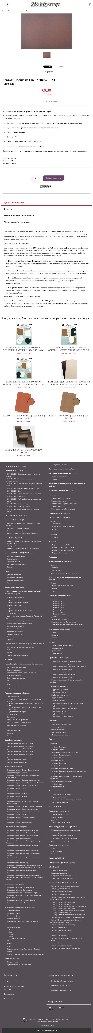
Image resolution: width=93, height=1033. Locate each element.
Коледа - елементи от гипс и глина (64, 908)
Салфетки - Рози (56, 766)
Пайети (9, 650)
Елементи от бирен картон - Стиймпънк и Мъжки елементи (23, 854)
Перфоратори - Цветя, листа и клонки (64, 708)
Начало (4, 11)
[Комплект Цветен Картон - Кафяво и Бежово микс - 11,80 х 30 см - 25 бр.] (69, 368)
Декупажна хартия (13, 696)
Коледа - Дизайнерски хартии (61, 894)
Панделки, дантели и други (60, 595)
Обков (11, 934)
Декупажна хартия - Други (17, 712)
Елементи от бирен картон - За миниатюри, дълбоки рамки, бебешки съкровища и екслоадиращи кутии (24, 866)
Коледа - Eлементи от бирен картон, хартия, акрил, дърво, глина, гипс (67, 898)
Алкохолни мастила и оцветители (18, 621)
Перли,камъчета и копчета (60, 629)
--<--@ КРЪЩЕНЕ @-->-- (15, 538)
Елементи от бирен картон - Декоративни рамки (23, 830)
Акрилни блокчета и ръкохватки (62, 645)
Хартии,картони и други (16, 11)
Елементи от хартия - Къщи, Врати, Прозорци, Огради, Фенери (22, 803)
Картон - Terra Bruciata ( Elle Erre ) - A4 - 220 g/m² (24, 417)
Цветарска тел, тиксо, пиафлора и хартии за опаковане (25, 954)
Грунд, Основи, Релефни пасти (17, 720)
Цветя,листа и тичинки (59, 845)
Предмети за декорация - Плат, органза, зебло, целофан (66, 681)
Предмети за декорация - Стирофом (63, 674)
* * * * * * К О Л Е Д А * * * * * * (63, 883)
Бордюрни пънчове (57, 698)
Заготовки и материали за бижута (63, 469)
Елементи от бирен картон (16, 827)
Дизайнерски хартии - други (16, 757)
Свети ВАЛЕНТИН (57, 858)
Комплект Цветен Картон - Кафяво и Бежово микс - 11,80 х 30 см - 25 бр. (69, 383)
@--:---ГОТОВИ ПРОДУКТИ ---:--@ (20, 553)
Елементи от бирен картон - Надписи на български (24, 833)
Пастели (54, 591)
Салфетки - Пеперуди (58, 763)
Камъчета (54, 635)
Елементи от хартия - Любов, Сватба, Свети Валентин (25, 783)
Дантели (54, 617)
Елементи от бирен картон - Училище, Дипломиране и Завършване (24, 842)
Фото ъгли (54, 537)
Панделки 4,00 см (59, 610)
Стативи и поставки (58, 729)
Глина (9, 684)
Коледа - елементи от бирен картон (64, 902)
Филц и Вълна (55, 807)
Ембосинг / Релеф (12, 958)
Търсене (21, 982)
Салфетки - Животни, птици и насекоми (64, 752)
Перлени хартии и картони (60, 814)
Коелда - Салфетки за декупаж (61, 891)
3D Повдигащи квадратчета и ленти (63, 526)
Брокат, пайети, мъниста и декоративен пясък (24, 644)
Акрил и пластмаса (13, 910)
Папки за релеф (12, 962)
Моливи (54, 588)
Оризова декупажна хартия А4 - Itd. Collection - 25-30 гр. (25, 704)
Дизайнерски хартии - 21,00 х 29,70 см (20, 751)
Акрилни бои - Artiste (14, 605)
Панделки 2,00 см (59, 605)
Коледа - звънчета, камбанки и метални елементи (69, 915)
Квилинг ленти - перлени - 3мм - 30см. (64, 504)
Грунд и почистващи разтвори (61, 724)
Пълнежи (10, 946)
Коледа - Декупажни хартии (60, 889)
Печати (52, 642)
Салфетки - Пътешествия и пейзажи (63, 768)
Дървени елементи (13, 913)
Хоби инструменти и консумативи (63, 827)
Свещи (52, 739)
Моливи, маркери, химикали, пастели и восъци (65, 578)
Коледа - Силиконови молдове (61, 946)
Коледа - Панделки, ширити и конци (63, 925)
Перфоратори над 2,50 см (59, 695)
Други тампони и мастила (59, 802)
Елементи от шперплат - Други (17, 903)
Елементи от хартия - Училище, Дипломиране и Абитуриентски (22, 776)
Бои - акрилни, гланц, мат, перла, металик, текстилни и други (23, 592)
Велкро (53, 532)
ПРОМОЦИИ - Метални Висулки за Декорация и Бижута (23, 510)
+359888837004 (65, 990)
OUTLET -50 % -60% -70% (16, 515)
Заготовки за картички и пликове (63, 473)
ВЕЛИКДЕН (54, 867)
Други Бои (10, 639)
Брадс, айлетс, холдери (14, 587)
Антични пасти (12, 714)
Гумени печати (56, 651)
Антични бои (11, 613)
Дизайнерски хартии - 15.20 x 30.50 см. (20, 754)
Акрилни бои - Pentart (14, 600)
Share (49, 67)
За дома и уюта (12, 559)
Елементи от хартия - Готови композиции (21, 817)
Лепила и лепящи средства (60, 518)
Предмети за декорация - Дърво (62, 664)
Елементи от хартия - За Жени (17, 793)
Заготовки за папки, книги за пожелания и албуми (67, 485)
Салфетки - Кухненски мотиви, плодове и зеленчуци (68, 771)
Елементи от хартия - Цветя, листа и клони (21, 791)
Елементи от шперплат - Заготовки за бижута (22, 893)
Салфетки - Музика (57, 760)
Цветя (53, 848)
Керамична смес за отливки (16, 667)
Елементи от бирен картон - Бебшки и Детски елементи (22, 847)
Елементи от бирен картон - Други (18, 862)
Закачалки (54, 567)
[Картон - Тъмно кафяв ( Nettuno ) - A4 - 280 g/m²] (46, 49)
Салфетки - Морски (58, 758)
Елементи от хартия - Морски (17, 799)
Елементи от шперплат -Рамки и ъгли (19, 890)
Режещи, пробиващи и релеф (61, 833)
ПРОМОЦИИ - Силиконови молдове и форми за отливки (23, 475)
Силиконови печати (57, 648)
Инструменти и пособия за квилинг (63, 509)
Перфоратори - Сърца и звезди (61, 706)
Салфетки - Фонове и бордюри (61, 781)
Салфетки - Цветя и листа (60, 774)
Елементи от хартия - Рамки (16, 788)
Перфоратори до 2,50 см (59, 690)
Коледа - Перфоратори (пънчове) (62, 930)
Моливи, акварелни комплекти (61, 735)
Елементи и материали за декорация (20, 907)
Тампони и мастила (57, 791)
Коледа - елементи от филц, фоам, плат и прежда (69, 910)
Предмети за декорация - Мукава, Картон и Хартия (68, 666)
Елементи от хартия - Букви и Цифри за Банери (23, 770)
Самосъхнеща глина (15, 687)
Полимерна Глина (14, 689)
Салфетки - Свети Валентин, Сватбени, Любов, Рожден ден (66, 778)
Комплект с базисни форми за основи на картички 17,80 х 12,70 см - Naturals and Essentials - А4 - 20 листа (69, 349)
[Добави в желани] (88, 171)
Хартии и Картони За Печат (60, 822)
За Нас (6, 982)
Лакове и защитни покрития (16, 725)
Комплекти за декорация (59, 513)
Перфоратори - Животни (59, 714)
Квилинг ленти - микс (58, 501)
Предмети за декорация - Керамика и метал (65, 672)
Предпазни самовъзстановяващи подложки (65, 830)
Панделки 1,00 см (59, 603)
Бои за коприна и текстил (15, 626)
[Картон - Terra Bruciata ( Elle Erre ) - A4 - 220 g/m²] (24, 402)
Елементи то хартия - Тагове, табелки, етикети (23, 809)
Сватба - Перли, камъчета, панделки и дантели (22, 533)
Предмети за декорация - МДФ (61, 669)
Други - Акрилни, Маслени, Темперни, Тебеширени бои (24, 617)
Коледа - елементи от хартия (62, 904)
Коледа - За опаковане (58, 935)
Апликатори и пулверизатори (61, 794)
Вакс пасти (11, 717)
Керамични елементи (14, 670)
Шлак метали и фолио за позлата (62, 878)
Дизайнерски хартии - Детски (17, 762)
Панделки (54, 599)
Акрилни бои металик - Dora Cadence (19, 611)
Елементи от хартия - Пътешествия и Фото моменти (24, 806)
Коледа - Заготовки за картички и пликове (65, 886)
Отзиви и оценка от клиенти (19, 215)
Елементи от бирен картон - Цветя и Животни (22, 850)
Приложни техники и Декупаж (17, 693)
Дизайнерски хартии (14, 575)
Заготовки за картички (58, 477)
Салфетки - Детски (57, 750)
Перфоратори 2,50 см (58, 692)
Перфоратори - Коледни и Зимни (62, 716)
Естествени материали (14, 918)
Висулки (8, 659)
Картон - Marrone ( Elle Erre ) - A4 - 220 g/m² (69, 417)
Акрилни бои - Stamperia (15, 597)
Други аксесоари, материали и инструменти (65, 573)
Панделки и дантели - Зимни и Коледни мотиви (67, 625)
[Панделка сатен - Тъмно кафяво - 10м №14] (24, 437)
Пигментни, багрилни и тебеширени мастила (66, 800)
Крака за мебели (56, 570)
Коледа (9, 567)
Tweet (61, 67)
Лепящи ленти (56, 524)
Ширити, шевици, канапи (15, 580)
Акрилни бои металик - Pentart (17, 602)
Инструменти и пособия (15, 736)
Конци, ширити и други (59, 619)
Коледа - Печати (56, 943)
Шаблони (10, 733)
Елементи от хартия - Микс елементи (19, 820)
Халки (11, 936)
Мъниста (10, 653)
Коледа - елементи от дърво (62, 912)
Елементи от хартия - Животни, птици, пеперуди (23, 780)
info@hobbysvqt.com (65, 981)
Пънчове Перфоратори (58, 686)
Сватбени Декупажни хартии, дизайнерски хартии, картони (23, 524)
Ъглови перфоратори (58, 700)
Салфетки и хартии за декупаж (61, 876)
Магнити (11, 932)
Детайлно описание (14, 202)
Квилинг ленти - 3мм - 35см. (61, 498)
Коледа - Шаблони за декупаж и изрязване (65, 948)
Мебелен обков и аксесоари (60, 561)
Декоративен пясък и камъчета (17, 655)
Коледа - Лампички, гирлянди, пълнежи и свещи (67, 917)
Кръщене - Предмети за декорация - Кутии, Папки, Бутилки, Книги (23, 542)
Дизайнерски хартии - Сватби (17, 759)
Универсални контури (14, 634)
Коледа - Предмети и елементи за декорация (66, 933)
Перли (53, 632)
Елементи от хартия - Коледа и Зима (19, 822)
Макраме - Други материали (60, 553)
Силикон (54, 534)
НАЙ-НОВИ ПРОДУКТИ (15, 466)
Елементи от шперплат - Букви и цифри (20, 887)
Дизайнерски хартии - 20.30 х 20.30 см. (20, 746)
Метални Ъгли (13, 930)
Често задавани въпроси (17, 222)
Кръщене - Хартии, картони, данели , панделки (23, 548)
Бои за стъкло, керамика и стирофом (19, 623)
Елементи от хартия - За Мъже (17, 796)
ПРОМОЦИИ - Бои (13, 491)
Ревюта (8, 209)
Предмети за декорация (15, 583)
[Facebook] (51, 995)
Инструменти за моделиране (16, 678)
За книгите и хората (13, 562)
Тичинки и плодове (57, 854)
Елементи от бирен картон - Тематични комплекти (24, 873)
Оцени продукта (47, 72)
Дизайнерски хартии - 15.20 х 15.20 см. (20, 743)
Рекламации (9, 994)
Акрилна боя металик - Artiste (17, 608)
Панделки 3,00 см (59, 608)
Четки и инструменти (58, 732)
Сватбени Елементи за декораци (18, 531)
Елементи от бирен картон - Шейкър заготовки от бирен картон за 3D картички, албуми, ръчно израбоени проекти (24, 877)
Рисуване (53, 721)
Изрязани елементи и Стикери (61, 490)
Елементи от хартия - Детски (17, 773)
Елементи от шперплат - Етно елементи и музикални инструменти (24, 896)
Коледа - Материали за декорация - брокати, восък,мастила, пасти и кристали (65, 921)
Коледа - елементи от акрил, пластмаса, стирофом (69, 906)
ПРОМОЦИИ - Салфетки (15, 496)
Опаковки (53, 557)
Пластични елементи (14, 675)
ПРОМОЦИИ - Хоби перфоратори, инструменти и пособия (23, 500)
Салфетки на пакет (57, 787)
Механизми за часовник (15, 941)
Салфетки (53, 743)
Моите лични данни (46, 1025)
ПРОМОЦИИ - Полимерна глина (18, 506)
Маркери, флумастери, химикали (62, 586)
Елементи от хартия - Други (16, 814)
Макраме (53, 541)
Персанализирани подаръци (16, 556)
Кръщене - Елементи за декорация (18, 546)
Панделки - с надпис (59, 614)
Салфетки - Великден (58, 747)
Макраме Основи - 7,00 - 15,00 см (62, 547)
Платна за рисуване (57, 727)
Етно (7, 571)
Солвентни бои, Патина (15, 631)
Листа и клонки (56, 851)
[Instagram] (56, 995)
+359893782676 (65, 986)
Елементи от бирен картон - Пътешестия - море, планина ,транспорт (22, 859)
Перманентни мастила (58, 797)
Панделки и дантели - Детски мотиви (63, 622)
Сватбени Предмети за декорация (18, 528)
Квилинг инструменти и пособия (62, 835)
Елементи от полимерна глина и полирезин (21, 673)
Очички (9, 943)
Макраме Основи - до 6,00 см (61, 545)
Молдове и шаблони (14, 681)
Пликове (54, 479)
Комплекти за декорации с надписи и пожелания (23, 921)
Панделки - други (58, 612)
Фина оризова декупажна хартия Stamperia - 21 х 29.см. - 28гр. (24, 708)
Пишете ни (8, 999)
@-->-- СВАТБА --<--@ (14, 520)
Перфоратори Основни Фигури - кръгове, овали (67, 703)
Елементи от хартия (13, 766)
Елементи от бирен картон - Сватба (19, 838)
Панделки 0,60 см (59, 601)
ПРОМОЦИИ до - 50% (14, 471)
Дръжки (54, 565)
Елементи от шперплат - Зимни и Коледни (21, 900)
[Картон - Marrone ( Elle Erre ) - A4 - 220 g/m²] (69, 402)
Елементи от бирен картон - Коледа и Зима (21, 870)
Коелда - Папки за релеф (59, 927)
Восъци (53, 583)
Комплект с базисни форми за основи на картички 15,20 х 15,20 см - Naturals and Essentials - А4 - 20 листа (24, 349)
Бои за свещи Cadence (14, 629)
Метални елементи (13, 927)
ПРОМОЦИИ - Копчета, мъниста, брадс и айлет (23, 488)
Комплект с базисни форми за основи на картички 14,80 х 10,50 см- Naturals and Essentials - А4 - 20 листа (23, 383)
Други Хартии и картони (59, 820)
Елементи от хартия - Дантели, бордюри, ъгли (22, 785)
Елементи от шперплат (14, 884)
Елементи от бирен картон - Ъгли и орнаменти (22, 835)
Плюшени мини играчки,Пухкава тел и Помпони (23, 949)
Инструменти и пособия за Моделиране (64, 838)
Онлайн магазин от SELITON (46, 1031)
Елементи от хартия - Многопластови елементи (23, 812)
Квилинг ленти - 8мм (58, 506)
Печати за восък (56, 653)
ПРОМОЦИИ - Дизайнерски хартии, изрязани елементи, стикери (22, 480)
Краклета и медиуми (14, 730)
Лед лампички (12, 924)
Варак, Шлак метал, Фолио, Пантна (19, 722)
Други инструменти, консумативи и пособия (66, 841)
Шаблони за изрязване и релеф (62, 862)
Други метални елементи (17, 938)
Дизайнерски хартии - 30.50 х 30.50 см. (20, 749)
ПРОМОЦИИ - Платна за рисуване (19, 504)
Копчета (54, 638)
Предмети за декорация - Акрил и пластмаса (66, 661)
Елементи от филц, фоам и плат (17, 916)
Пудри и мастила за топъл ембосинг (19, 965)
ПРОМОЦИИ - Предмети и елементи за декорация (24, 494)
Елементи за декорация (15, 577)
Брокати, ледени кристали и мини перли (20, 647)
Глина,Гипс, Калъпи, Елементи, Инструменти (24, 664)
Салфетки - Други (57, 784)
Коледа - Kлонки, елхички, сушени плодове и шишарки (66, 939)
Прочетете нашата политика (47, 1021)
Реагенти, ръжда (12, 637)
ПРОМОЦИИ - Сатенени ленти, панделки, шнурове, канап (24, 485)
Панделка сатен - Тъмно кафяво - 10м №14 (24, 451)
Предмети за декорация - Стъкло (62, 677)
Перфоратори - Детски (58, 711)
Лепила (9, 728)
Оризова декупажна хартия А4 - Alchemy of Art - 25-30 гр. (24, 700)
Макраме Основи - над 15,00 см (62, 550)
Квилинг (52, 495)
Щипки (9, 952)
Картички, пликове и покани (16, 564)
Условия (21, 987)
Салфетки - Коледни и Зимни (61, 755)
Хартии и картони (31, 11)
